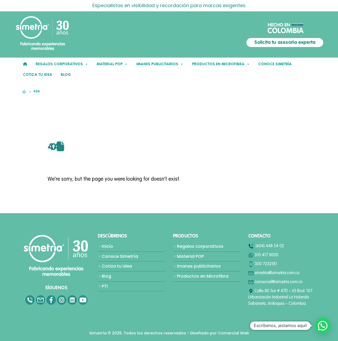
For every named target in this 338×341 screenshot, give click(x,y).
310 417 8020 (266, 255)
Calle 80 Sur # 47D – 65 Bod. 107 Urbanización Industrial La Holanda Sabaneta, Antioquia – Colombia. (280, 297)
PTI (105, 286)
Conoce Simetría (275, 64)
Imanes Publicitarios (157, 64)
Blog (106, 276)
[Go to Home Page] (24, 91)
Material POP (110, 64)
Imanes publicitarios (199, 266)
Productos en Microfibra (218, 64)
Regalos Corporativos (59, 64)
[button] (323, 326)
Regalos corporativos (200, 246)
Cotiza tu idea (37, 75)
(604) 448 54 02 (270, 246)
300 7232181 (266, 264)
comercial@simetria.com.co (279, 282)
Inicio (107, 246)
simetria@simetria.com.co (277, 273)
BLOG (66, 75)
